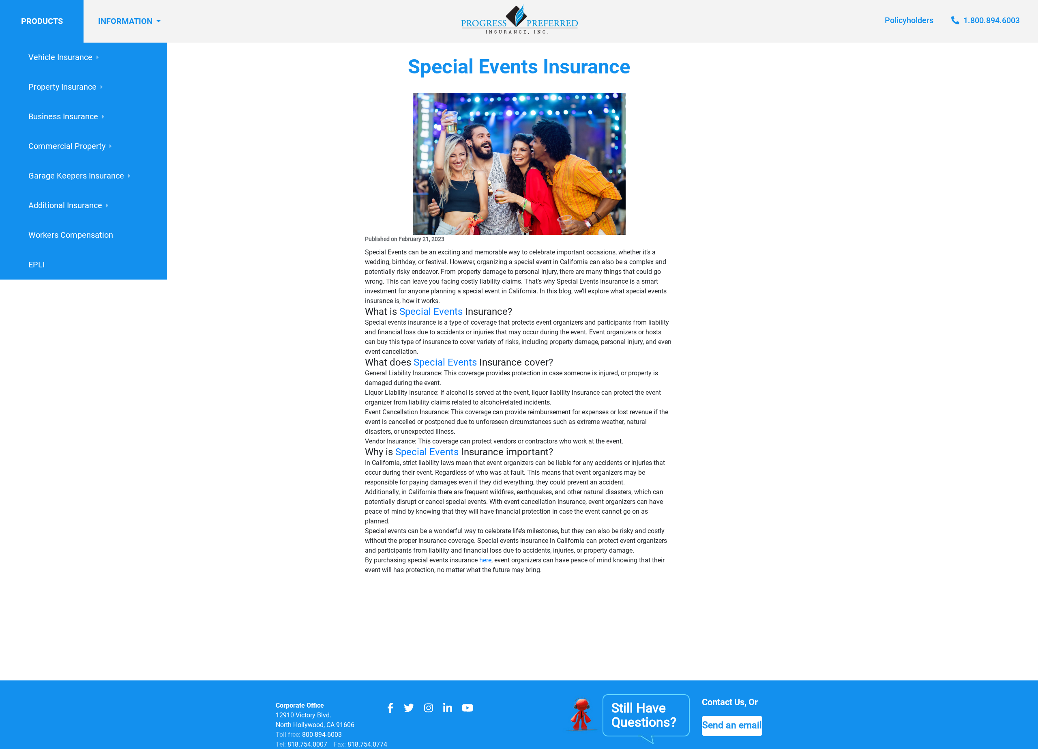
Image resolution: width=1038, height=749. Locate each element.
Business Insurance (63, 116)
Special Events (432, 311)
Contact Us (723, 702)
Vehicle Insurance (60, 57)
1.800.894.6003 (990, 20)
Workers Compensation (70, 235)
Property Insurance (62, 87)
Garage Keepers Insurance (76, 176)
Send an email (732, 725)
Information (125, 21)
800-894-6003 (322, 734)
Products (42, 21)
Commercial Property (66, 146)
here (485, 560)
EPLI (36, 264)
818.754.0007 (306, 744)
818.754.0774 (366, 744)
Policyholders (909, 20)
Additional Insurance (65, 205)
